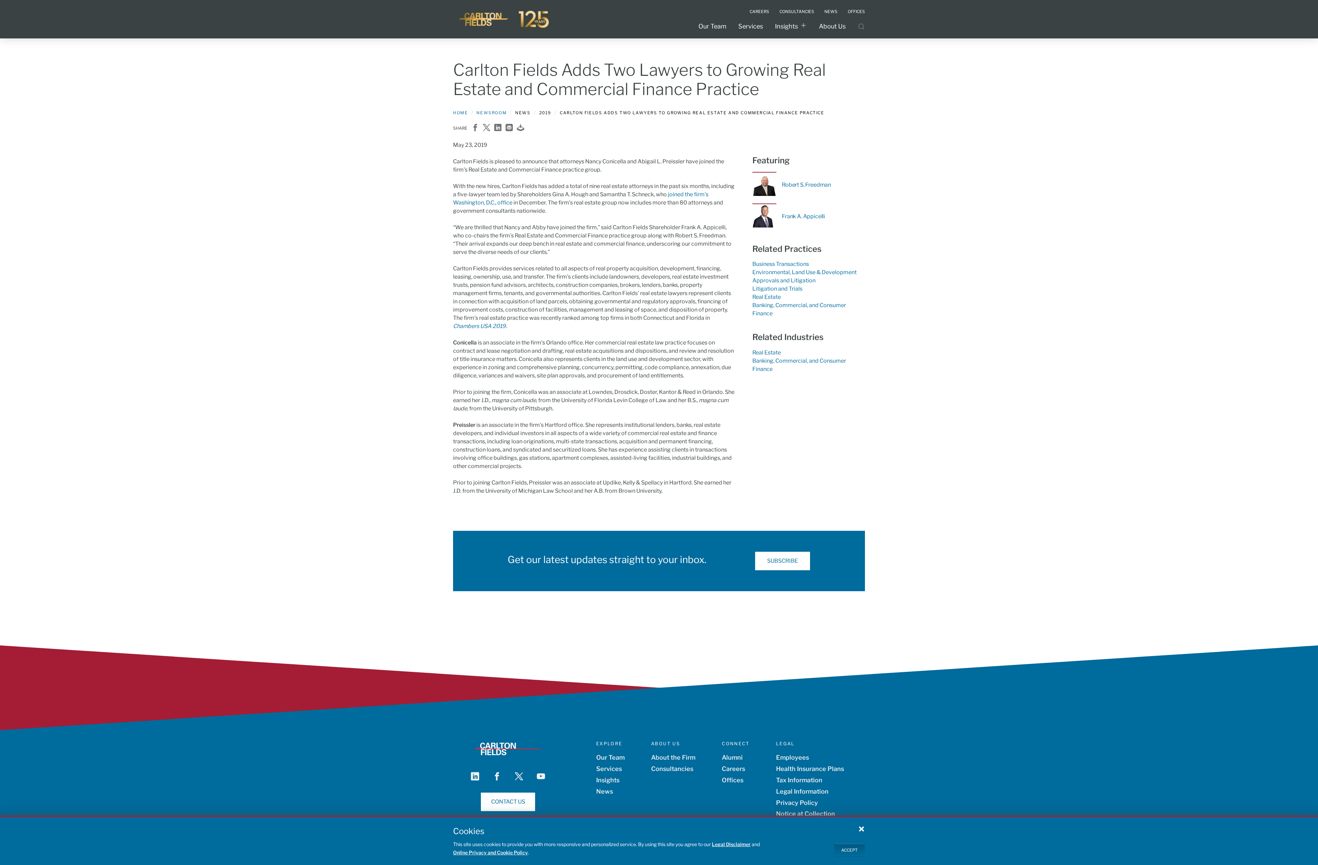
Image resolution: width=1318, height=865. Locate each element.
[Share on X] (486, 128)
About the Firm (673, 757)
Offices (732, 780)
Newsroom (491, 112)
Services (750, 26)
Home (460, 112)
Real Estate (766, 297)
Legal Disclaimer (731, 844)
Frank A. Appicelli (803, 216)
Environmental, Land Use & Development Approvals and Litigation (804, 276)
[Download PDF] (520, 128)
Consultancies (672, 768)
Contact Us (508, 801)
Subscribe (782, 561)
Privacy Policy (797, 802)
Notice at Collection (805, 813)
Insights (786, 26)
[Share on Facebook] (475, 128)
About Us (832, 26)
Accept (849, 849)
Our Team (712, 26)
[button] (861, 828)
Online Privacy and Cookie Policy (490, 852)
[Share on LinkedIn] (497, 128)
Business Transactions (780, 264)
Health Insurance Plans (810, 768)
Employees (792, 757)
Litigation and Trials (777, 288)
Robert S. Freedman (806, 185)
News (604, 791)
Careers (733, 768)
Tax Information (799, 780)
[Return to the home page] (504, 19)
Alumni (732, 757)
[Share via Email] (509, 128)
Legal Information (802, 791)
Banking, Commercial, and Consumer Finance (799, 309)
